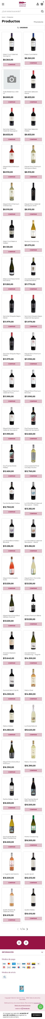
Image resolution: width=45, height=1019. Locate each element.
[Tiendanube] (22, 1009)
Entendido (37, 1015)
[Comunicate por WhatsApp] (40, 1006)
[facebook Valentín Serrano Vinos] (26, 942)
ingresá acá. (37, 1003)
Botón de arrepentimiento (22, 1005)
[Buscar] (42, 11)
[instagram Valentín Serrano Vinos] (19, 942)
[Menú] (3, 4)
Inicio (3, 17)
